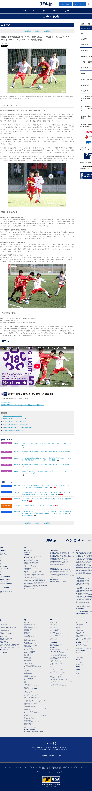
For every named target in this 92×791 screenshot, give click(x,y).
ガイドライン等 (27, 668)
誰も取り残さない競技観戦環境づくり (58, 652)
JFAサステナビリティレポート (56, 671)
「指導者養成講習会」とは (30, 643)
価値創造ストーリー (80, 636)
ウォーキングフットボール (6, 633)
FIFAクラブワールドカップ (30, 588)
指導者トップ (27, 639)
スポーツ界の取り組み (29, 711)
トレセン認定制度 (54, 626)
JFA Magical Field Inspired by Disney (8, 627)
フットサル (78, 655)
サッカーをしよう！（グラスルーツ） (8, 623)
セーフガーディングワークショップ (32, 718)
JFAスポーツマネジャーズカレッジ (57, 663)
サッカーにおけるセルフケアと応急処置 (33, 685)
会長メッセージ (79, 624)
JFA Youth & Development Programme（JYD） (14, 430)
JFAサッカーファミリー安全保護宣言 (58, 655)
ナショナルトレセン (54, 627)
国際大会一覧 (27, 552)
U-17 (1, 561)
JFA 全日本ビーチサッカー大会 (83, 606)
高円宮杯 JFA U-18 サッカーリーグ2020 (12, 416)
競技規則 (26, 633)
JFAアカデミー (53, 641)
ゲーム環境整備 (53, 639)
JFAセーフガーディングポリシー (31, 695)
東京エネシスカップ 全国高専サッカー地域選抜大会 (35, 585)
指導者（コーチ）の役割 (29, 640)
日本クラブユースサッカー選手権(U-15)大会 (60, 574)
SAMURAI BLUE (3, 554)
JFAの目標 (78, 627)
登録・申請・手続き (80, 632)
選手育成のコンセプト (54, 624)
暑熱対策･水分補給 (28, 673)
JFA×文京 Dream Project (81, 642)
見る (35, 11)
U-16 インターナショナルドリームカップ (59, 566)
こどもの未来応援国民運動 (55, 661)
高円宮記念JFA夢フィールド (56, 644)
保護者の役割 (27, 705)
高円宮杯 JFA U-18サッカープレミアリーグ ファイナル (62, 552)
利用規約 (31, 767)
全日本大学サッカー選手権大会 (31, 572)
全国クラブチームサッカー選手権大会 (32, 565)
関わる (56, 11)
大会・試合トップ (28, 550)
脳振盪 (25, 672)
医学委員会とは (27, 687)
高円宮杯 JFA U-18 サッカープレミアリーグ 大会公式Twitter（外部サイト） (22, 405)
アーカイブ (35, 772)
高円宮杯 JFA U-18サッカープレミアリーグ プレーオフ (62, 556)
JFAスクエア (3, 635)
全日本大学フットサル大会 (82, 593)
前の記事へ (28, 31)
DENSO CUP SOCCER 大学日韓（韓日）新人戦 (34, 580)
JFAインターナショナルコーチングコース (33, 666)
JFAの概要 (78, 626)
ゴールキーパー (27, 660)
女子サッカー (79, 652)
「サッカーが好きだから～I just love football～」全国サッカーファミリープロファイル (10, 644)
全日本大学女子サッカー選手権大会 (84, 556)
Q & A (77, 671)
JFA (51, 620)
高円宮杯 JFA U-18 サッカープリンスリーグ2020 (14, 419)
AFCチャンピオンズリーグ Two (31, 560)
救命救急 (26, 675)
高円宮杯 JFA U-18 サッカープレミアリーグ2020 (14, 421)
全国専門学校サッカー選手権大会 (31, 586)
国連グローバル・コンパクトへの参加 (58, 672)
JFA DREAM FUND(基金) (29, 729)
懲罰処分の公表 (27, 724)
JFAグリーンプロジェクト (55, 651)
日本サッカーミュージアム (82, 613)
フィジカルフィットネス (29, 662)
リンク (77, 673)
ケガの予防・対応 (28, 684)
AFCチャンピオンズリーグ (30, 557)
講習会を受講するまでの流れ (30, 645)
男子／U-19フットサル (5, 579)
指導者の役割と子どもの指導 (30, 703)
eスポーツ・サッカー (4, 588)
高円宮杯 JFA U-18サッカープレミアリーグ (59, 553)
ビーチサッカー (3, 585)
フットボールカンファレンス (30, 649)
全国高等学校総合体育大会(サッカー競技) (59, 559)
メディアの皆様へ (48, 772)
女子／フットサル (4, 581)
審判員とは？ (27, 626)
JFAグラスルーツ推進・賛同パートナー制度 (9, 647)
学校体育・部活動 (4, 639)
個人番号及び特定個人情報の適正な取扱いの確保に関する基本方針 (65, 767)
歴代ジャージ (3, 592)
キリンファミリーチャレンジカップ (8, 632)
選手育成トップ (53, 623)
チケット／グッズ (80, 664)
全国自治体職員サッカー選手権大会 (32, 568)
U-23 (1, 556)
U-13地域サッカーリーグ (55, 572)
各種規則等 (78, 669)
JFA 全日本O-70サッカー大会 (82, 583)
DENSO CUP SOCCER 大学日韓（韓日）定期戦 (34, 579)
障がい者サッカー (4, 641)
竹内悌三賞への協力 (54, 660)
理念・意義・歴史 (28, 654)
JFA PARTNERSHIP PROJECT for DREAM (33, 731)
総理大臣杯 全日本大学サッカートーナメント (34, 574)
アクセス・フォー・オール (82, 641)
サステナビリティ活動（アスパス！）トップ (59, 649)
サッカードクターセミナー (30, 676)
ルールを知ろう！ (80, 608)
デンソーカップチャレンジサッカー (32, 577)
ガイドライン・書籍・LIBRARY (31, 688)
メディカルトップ (28, 670)
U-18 (1, 560)
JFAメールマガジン (80, 676)
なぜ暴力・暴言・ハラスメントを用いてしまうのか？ (35, 700)
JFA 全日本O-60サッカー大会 (82, 581)
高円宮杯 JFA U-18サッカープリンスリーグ (59, 555)
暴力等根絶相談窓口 (28, 723)
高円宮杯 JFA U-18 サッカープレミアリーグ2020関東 (16, 424)
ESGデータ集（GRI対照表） (82, 635)
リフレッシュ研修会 (28, 648)
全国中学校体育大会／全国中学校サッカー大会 (60, 571)
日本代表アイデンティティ (6, 591)
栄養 (25, 682)
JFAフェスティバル (4, 642)
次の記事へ (47, 31)
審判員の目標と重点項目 (29, 636)
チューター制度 (27, 659)
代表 (25, 11)
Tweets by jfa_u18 (84, 168)
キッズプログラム (4, 636)
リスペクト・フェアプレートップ (31, 691)
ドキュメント (79, 659)
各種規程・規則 (79, 630)
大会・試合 (51, 16)
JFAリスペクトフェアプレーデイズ (31, 712)
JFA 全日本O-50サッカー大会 (82, 580)
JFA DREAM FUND (80, 644)
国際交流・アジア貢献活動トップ (57, 676)
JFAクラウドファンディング (30, 727)
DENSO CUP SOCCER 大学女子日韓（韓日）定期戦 (35, 582)
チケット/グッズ (79, 4)
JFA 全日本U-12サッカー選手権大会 (58, 581)
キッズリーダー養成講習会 (6, 638)
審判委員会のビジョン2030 (30, 624)
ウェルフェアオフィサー (29, 714)
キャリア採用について (61, 772)
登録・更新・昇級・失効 (29, 655)
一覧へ (37, 31)
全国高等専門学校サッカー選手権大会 (32, 583)
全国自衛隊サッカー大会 (29, 569)
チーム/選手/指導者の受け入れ (56, 684)
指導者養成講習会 (28, 646)
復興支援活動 (53, 668)
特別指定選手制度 (54, 638)
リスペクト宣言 (27, 692)
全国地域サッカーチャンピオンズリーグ (33, 563)
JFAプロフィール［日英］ (81, 645)
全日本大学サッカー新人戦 (30, 576)
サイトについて (9, 767)
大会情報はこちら (6, 403)
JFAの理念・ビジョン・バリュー (51, 755)
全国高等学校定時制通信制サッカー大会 (59, 561)
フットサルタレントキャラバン (56, 636)
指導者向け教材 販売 (28, 652)
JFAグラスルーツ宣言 (5, 624)
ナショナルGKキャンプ (55, 630)
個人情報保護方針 (40, 767)
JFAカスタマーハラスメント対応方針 (51, 768)
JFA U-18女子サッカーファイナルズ (84, 558)
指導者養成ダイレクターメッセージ (32, 642)
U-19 (1, 558)
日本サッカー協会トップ (81, 623)
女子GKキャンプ (53, 632)
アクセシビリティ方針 (21, 767)
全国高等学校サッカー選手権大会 (57, 558)
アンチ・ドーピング (28, 679)
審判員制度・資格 (28, 629)
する (45, 11)
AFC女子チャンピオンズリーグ (83, 572)
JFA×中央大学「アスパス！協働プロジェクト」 (60, 657)
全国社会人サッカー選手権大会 (31, 566)
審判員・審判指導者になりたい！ (31, 627)
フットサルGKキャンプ (55, 635)
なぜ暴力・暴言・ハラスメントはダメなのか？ (34, 702)
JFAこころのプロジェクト (55, 658)
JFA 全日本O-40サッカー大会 (82, 578)
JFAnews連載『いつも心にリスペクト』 (33, 706)
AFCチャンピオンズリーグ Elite (31, 559)
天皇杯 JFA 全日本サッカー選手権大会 (32, 556)
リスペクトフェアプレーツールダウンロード (33, 721)
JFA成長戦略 (78, 629)
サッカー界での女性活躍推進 (56, 654)
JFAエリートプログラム (55, 629)
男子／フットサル (4, 578)
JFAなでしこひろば (4, 629)
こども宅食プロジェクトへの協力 (57, 669)
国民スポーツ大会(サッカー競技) (31, 562)
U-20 (1, 570)
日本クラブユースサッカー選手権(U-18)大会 (60, 562)
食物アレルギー (27, 681)
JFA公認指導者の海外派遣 (29, 665)
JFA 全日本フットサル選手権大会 (83, 588)
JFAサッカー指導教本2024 (29, 651)
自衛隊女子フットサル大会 (82, 591)
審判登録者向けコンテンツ (30, 632)
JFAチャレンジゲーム (5, 630)
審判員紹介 (26, 630)
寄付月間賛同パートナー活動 (56, 674)
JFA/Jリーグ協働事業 (54, 645)
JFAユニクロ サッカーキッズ (6, 626)
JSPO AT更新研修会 (28, 678)
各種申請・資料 (27, 657)
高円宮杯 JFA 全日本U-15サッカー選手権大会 (60, 569)
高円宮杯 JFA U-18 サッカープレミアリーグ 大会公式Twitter (17, 427)
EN (89, 4)
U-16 (1, 563)
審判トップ (26, 623)
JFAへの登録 (65, 4)
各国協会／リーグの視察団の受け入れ (58, 685)
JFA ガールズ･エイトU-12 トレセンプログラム (60, 633)
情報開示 (78, 633)
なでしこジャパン (4, 568)
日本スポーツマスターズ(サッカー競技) (32, 571)
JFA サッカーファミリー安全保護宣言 (32, 694)
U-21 (1, 557)
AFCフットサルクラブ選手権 (82, 602)
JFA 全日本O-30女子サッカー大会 (83, 553)
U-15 (1, 564)
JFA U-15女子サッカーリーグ (82, 564)
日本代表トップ (3, 550)
